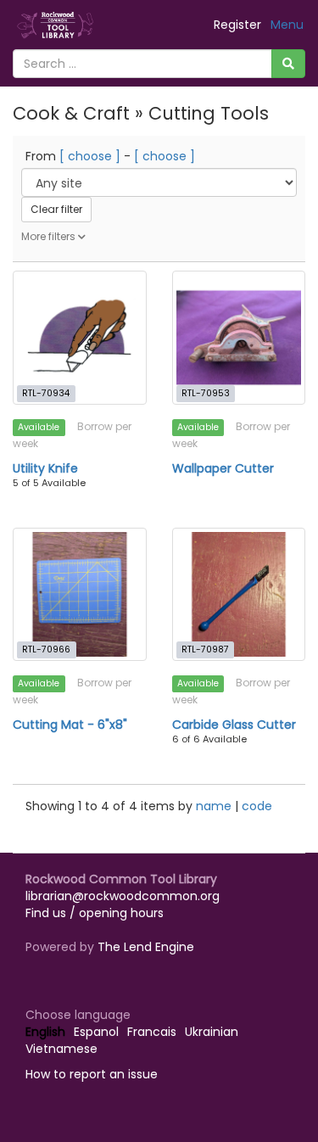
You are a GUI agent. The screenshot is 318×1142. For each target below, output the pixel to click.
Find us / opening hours (94, 912)
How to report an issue (91, 1074)
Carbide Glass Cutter (234, 724)
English (45, 1031)
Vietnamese (61, 1048)
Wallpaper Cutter (223, 468)
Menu (287, 24)
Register (237, 24)
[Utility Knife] (79, 337)
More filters (49, 236)
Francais (151, 1031)
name (215, 806)
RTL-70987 (205, 649)
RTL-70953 (205, 393)
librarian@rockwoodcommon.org (122, 895)
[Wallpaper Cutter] (239, 337)
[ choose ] (89, 156)
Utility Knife (45, 468)
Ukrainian (211, 1031)
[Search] (288, 63)
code (257, 806)
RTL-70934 (46, 393)
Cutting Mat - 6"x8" (70, 724)
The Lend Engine (146, 946)
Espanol (96, 1031)
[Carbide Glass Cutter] (239, 595)
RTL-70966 (46, 649)
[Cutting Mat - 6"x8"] (79, 595)
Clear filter (56, 209)
